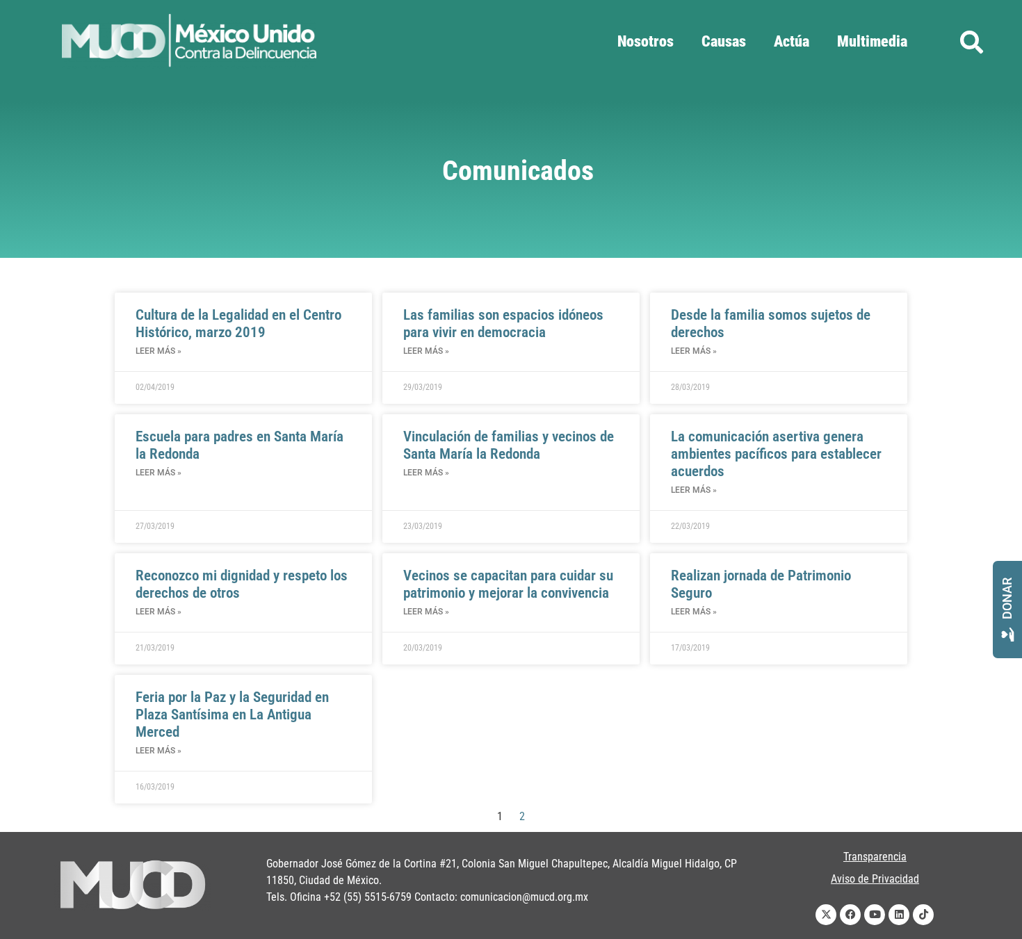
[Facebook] (850, 914)
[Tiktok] (923, 914)
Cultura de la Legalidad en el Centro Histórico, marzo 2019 (238, 324)
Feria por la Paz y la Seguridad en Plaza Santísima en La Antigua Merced (232, 714)
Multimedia (872, 41)
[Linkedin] (899, 914)
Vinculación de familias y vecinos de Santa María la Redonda (508, 445)
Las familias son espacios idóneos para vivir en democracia (503, 324)
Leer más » (158, 351)
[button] (971, 42)
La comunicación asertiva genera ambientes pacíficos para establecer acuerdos (776, 454)
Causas (723, 41)
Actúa (791, 41)
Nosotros (645, 41)
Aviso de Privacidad (875, 878)
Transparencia (875, 856)
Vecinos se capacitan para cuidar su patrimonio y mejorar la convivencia (508, 584)
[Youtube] (874, 914)
